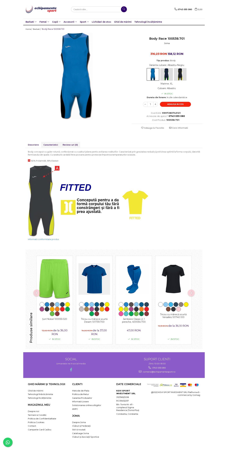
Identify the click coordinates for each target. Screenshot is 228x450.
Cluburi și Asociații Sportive (85, 437)
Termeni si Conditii (37, 415)
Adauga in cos (175, 104)
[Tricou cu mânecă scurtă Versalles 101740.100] (173, 279)
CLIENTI (77, 384)
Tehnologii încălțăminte (148, 21)
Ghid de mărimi (123, 21)
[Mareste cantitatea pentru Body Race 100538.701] (155, 104)
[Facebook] (71, 369)
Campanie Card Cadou (39, 429)
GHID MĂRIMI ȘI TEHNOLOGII (46, 384)
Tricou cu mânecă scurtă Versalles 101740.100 (173, 316)
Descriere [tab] (33, 144)
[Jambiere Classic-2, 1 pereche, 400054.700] (134, 279)
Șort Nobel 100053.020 (54, 319)
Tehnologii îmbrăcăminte (40, 394)
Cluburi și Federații (81, 426)
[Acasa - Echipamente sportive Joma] (41, 9)
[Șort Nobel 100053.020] (54, 279)
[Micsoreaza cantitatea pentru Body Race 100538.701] (145, 104)
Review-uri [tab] (70, 144)
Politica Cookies (36, 422)
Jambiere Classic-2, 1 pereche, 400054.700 (134, 320)
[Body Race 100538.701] (76, 76)
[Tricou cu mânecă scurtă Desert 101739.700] (94, 279)
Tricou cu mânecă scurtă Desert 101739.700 (94, 320)
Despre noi (33, 411)
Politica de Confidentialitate (42, 418)
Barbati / (37, 29)
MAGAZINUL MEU (39, 404)
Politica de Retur (80, 394)
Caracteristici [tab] (50, 144)
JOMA (76, 415)
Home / (29, 29)
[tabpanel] (76, 76)
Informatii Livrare (80, 401)
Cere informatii (179, 127)
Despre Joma (79, 422)
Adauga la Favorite (153, 127)
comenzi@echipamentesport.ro (158, 372)
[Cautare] (124, 9)
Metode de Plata (80, 390)
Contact (32, 426)
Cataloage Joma (80, 433)
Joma (167, 43)
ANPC (75, 409)
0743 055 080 (159, 367)
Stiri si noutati (78, 429)
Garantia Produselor (82, 398)
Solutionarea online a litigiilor (86, 405)
